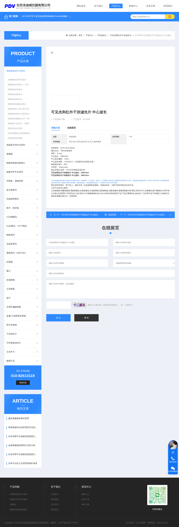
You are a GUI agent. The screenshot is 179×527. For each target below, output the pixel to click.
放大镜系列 (11, 190)
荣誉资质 (55, 499)
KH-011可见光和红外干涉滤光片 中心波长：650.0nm (151, 215)
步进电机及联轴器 (15, 138)
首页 (80, 35)
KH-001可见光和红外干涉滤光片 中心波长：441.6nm (84, 215)
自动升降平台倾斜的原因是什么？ (23, 436)
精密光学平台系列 (14, 172)
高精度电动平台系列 (15, 71)
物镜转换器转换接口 (15, 163)
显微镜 (9, 154)
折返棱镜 (10, 280)
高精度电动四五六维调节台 (19, 114)
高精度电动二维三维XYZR (18, 109)
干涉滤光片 (102, 35)
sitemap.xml (162, 523)
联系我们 (168, 6)
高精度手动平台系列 (15, 145)
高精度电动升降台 (15, 89)
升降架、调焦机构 (14, 181)
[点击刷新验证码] (79, 305)
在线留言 (71, 128)
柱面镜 (9, 262)
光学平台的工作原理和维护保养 (22, 463)
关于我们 (98, 6)
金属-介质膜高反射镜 (16, 316)
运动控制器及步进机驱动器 (19, 133)
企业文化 (55, 504)
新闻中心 (133, 6)
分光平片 (10, 352)
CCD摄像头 (11, 217)
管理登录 (151, 523)
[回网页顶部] (173, 452)
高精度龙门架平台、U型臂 (18, 123)
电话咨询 (173, 462)
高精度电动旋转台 (15, 94)
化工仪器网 (140, 523)
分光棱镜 (10, 289)
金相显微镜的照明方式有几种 (21, 445)
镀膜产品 (10, 361)
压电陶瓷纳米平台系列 (17, 80)
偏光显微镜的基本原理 (18, 418)
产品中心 (116, 6)
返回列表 (112, 215)
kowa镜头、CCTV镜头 (16, 226)
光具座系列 (11, 244)
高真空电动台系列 (15, 128)
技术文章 (150, 6)
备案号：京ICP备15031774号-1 (64, 523)
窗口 (8, 271)
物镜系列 (10, 235)
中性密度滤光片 (13, 343)
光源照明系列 (12, 199)
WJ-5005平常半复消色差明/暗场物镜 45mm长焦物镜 (44, 16)
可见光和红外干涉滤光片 (121, 35)
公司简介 (55, 494)
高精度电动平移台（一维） (19, 85)
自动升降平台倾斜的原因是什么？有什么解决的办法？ (23, 454)
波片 (8, 298)
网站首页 (81, 6)
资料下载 (85, 504)
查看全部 (23, 383)
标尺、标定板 (12, 208)
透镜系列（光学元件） (16, 253)
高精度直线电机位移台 (17, 104)
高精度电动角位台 (15, 99)
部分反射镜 (11, 325)
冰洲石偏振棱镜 (13, 307)
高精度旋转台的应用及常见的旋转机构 (23, 427)
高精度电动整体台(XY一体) (19, 119)
